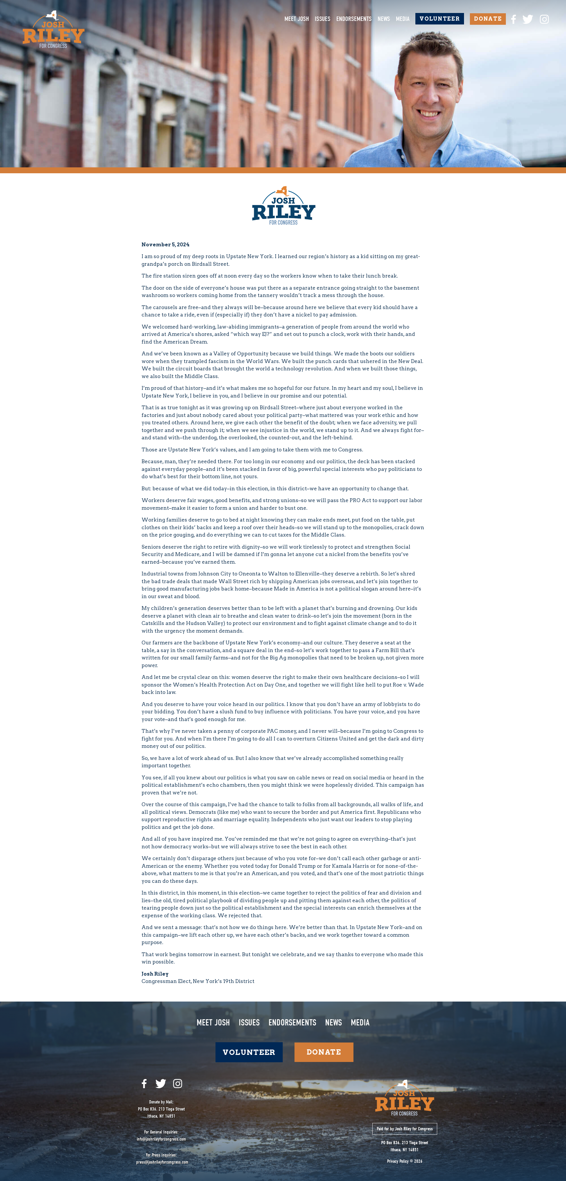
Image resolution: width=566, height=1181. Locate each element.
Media (402, 19)
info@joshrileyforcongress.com (161, 1139)
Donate (488, 19)
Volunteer (439, 19)
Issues (322, 19)
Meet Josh (296, 19)
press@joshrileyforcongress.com (162, 1162)
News (384, 19)
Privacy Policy (398, 1161)
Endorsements (354, 19)
